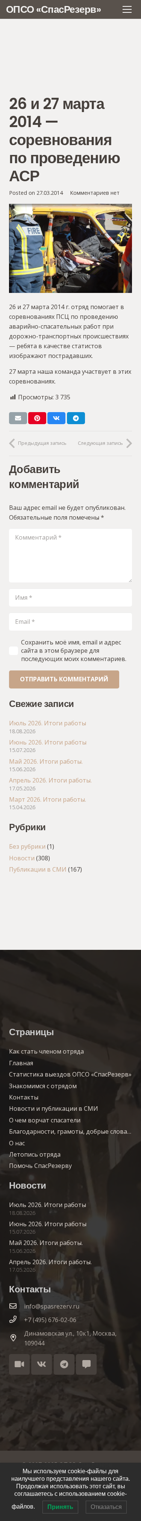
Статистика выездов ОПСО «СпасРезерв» (70, 1074)
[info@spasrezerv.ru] (16, 1306)
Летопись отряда (35, 1154)
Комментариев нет (95, 192)
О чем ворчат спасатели (44, 1120)
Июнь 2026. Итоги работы (47, 742)
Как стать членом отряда (46, 1051)
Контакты (23, 1097)
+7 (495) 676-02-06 (50, 1320)
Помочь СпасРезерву (40, 1166)
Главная (21, 1063)
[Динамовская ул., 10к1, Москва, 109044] (16, 1338)
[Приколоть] (37, 418)
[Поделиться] (56, 418)
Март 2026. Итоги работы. (47, 799)
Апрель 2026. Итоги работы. (50, 780)
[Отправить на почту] (18, 418)
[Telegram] (64, 1364)
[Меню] (127, 9)
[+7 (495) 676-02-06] (16, 1320)
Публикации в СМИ (38, 869)
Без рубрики (27, 846)
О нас (17, 1143)
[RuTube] (19, 1364)
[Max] (86, 1364)
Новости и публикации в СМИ (53, 1108)
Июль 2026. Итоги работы (47, 723)
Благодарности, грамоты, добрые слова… (70, 1131)
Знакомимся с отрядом (43, 1086)
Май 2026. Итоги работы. (46, 761)
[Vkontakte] (41, 1364)
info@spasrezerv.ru (51, 1306)
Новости (22, 858)
